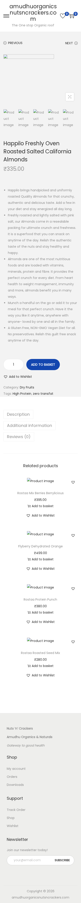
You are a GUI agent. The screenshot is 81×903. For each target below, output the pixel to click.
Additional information (29, 425)
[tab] (40, 414)
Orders (12, 776)
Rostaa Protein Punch (40, 599)
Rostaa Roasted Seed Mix (40, 653)
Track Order (16, 810)
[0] (62, 16)
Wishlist (12, 826)
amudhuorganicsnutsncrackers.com (33, 13)
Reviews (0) (19, 436)
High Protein (22, 393)
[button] (17, 376)
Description (18, 414)
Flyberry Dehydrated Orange (40, 546)
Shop (11, 818)
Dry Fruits (27, 387)
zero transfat (43, 393)
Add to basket (43, 364)
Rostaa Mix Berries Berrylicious (40, 493)
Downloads (15, 785)
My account (16, 768)
